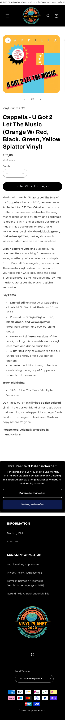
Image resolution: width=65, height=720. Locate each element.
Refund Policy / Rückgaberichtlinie (28, 593)
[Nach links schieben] (24, 99)
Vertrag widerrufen (32, 504)
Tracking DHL (15, 533)
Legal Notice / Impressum (23, 564)
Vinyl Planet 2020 (37, 710)
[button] (7, 16)
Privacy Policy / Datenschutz (24, 572)
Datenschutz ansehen (32, 493)
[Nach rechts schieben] (40, 99)
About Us (12, 541)
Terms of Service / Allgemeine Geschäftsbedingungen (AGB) (25, 583)
